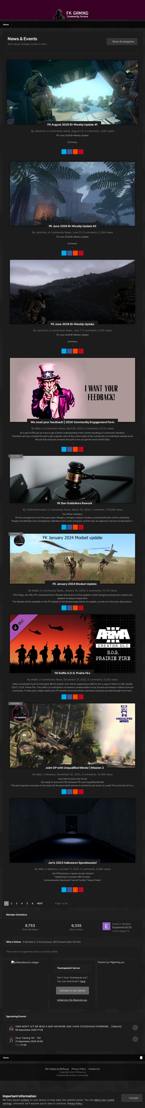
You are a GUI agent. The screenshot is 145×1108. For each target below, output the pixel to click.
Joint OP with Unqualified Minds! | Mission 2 (74, 767)
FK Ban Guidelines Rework (74, 503)
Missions (51, 774)
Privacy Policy (79, 1069)
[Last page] (47, 903)
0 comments (92, 130)
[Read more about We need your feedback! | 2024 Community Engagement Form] (72, 392)
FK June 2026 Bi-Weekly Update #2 (72, 226)
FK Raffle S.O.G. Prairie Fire (72, 673)
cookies (25, 1099)
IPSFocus (64, 1069)
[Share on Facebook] (69, 151)
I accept (132, 1097)
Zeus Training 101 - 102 (28, 1037)
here (82, 981)
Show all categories (123, 41)
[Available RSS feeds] (141, 1057)
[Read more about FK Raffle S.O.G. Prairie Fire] (72, 643)
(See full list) (74, 941)
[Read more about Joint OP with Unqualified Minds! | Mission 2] (72, 738)
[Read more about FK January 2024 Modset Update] (72, 558)
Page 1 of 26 (61, 903)
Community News (60, 130)
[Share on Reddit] (75, 151)
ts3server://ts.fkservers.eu (72, 1000)
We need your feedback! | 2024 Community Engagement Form (72, 422)
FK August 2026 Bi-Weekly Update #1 (72, 124)
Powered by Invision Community (72, 1075)
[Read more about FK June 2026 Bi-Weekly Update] (72, 294)
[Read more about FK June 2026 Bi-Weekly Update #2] (72, 196)
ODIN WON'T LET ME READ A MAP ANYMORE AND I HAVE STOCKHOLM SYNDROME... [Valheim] (68, 1026)
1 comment (98, 509)
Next (40, 903)
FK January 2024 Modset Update (75, 584)
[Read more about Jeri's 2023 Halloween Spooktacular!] (72, 833)
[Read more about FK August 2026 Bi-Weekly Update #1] (72, 96)
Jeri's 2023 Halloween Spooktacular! (72, 862)
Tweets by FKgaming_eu (111, 962)
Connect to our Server (72, 990)
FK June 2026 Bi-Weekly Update (72, 324)
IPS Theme (50, 1069)
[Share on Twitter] (64, 151)
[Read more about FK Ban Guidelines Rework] (72, 479)
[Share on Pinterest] (81, 151)
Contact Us (94, 1069)
